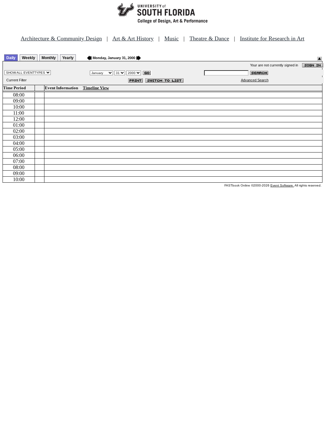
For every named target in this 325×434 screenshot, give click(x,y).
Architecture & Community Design (61, 38)
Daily (11, 58)
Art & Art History (133, 38)
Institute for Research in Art (272, 38)
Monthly (49, 58)
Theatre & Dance (209, 38)
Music (171, 38)
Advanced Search (255, 80)
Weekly (28, 58)
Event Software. (282, 185)
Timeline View (96, 87)
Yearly (68, 58)
